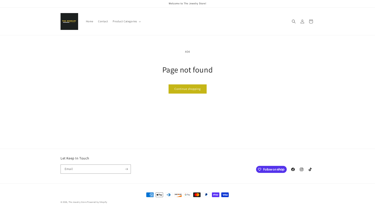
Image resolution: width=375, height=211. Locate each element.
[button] (126, 21)
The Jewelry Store (78, 202)
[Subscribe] (126, 169)
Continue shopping (187, 89)
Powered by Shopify (97, 202)
